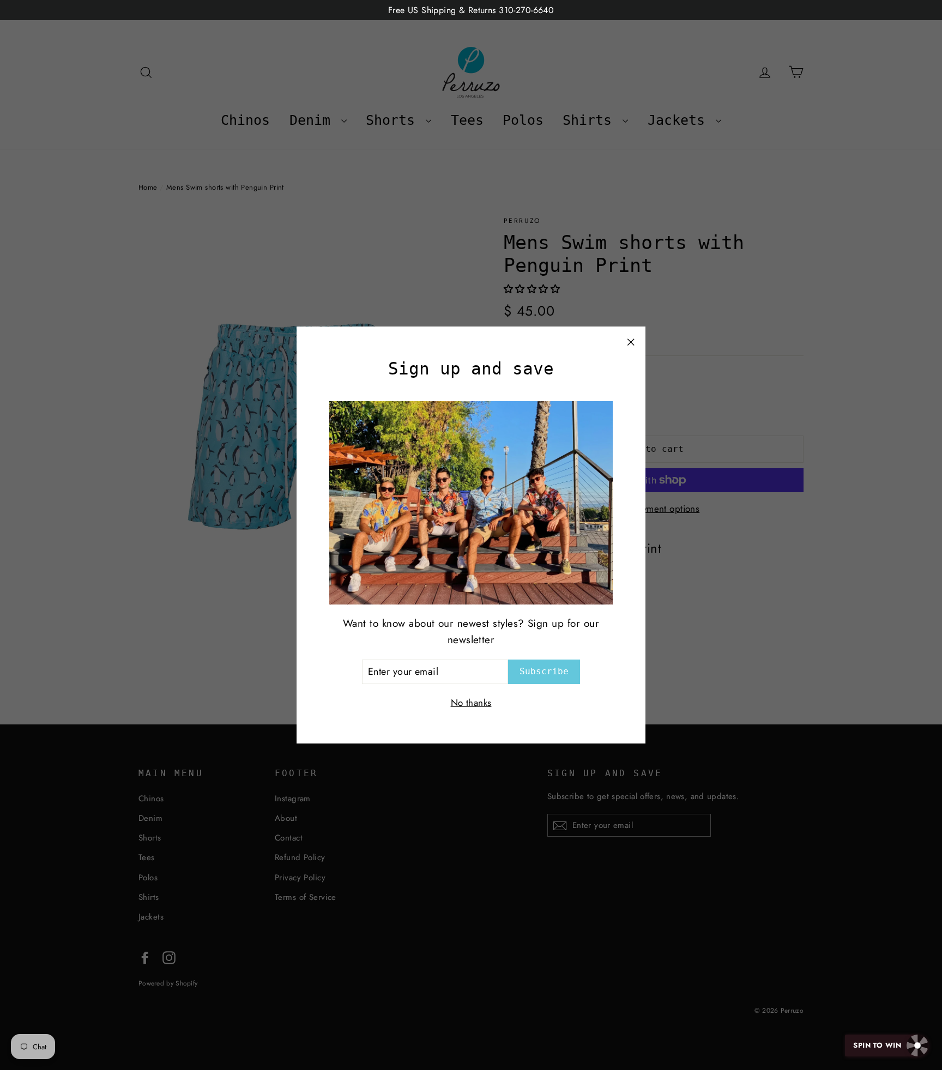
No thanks (471, 702)
